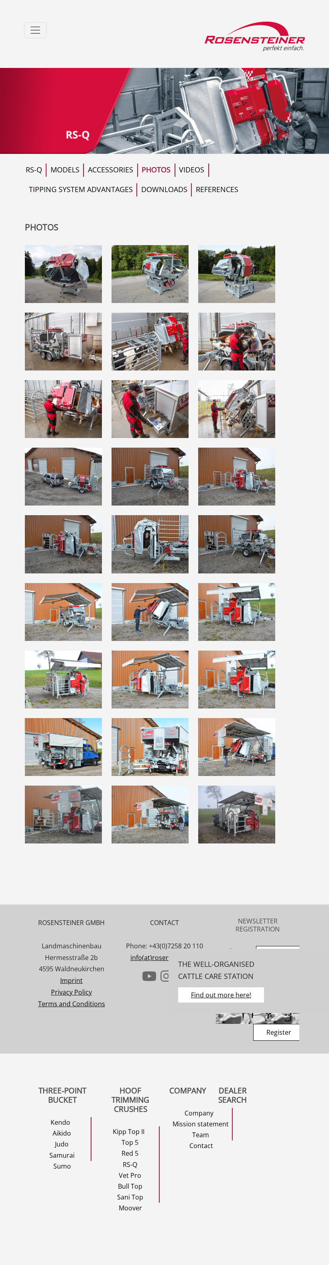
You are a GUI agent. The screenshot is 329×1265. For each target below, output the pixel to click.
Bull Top (130, 1186)
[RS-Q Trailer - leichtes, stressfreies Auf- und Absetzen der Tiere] (236, 409)
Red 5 (130, 1153)
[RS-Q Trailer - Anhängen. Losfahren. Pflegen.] (63, 477)
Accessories (110, 169)
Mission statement (201, 1124)
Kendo (60, 1122)
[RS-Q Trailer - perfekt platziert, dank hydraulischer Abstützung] (236, 544)
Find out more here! (221, 995)
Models (65, 169)
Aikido (62, 1133)
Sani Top (130, 1197)
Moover (130, 1208)
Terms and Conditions (71, 1003)
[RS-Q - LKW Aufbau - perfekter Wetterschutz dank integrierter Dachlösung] (236, 814)
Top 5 (130, 1142)
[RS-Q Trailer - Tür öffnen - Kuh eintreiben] (63, 544)
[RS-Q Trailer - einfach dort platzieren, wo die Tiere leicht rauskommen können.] (150, 477)
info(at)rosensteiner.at (164, 957)
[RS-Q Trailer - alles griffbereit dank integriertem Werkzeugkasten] (150, 409)
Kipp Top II (128, 1131)
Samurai (62, 1155)
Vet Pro (130, 1175)
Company (199, 1113)
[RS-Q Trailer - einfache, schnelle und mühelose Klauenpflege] (236, 341)
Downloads (164, 189)
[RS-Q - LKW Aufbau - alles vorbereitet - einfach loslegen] (63, 814)
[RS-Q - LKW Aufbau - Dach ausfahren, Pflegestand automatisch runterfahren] (236, 747)
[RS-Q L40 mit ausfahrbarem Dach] (63, 612)
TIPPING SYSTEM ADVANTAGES (81, 189)
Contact (201, 1145)
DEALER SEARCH (232, 1095)
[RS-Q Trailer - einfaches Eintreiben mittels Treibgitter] (150, 341)
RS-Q (34, 169)
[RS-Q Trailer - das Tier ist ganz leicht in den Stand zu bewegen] (150, 544)
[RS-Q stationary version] (63, 274)
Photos (156, 169)
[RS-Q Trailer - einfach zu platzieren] (63, 341)
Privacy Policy (71, 992)
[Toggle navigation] (35, 30)
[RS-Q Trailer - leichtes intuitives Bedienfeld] (63, 409)
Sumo (62, 1166)
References (217, 189)
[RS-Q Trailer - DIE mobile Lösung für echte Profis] (236, 477)
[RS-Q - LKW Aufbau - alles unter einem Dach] (150, 747)
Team (200, 1134)
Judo (62, 1144)
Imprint (71, 980)
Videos (191, 169)
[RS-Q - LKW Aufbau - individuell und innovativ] (63, 747)
